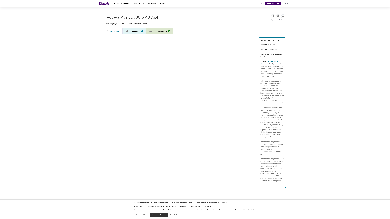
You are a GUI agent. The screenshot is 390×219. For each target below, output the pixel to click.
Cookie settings (141, 215)
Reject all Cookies (177, 215)
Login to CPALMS (273, 3)
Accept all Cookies (159, 215)
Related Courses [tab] (162, 31)
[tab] (134, 31)
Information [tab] (114, 31)
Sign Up (261, 3)
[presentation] (134, 31)
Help (286, 3)
